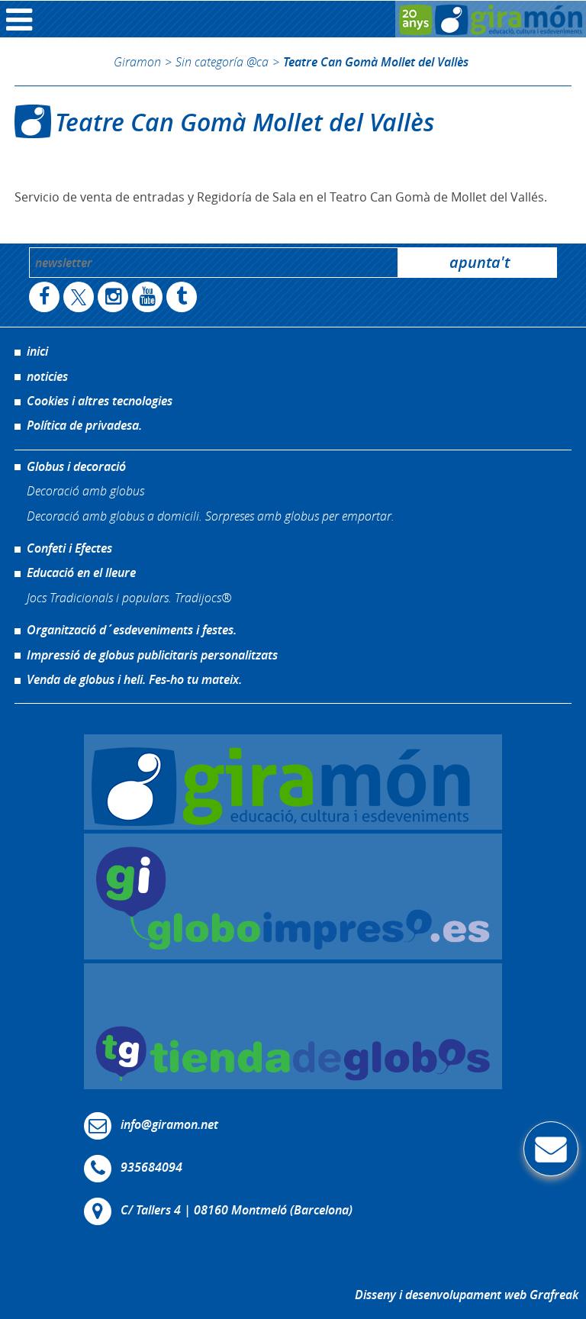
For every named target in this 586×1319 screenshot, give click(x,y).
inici (37, 351)
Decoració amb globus (85, 490)
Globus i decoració (76, 466)
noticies (47, 376)
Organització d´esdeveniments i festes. (132, 629)
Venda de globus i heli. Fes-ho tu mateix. (134, 679)
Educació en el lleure (81, 572)
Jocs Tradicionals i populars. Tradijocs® (129, 597)
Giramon (137, 61)
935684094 (151, 1167)
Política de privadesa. (84, 425)
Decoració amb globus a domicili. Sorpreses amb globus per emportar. (210, 516)
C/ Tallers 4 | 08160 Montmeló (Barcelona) (237, 1210)
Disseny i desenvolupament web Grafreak (466, 1294)
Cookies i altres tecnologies (99, 400)
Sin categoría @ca (222, 61)
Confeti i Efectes (69, 548)
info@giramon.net (169, 1125)
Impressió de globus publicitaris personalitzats (152, 655)
